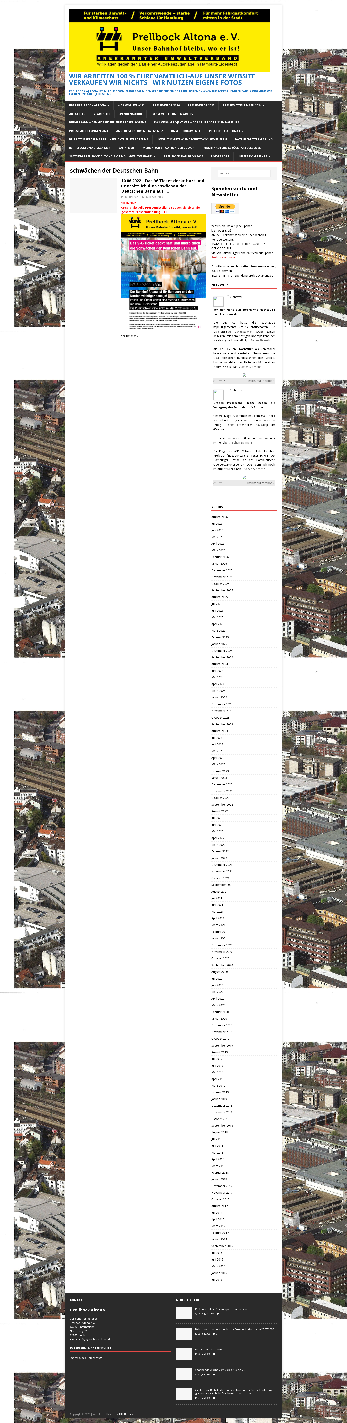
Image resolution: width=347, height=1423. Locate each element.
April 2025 (217, 624)
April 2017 (217, 1219)
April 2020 (217, 998)
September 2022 (222, 804)
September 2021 (222, 885)
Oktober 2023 (220, 717)
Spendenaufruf (130, 114)
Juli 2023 (216, 738)
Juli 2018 (216, 1139)
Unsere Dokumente (186, 131)
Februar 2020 (220, 1012)
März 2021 (218, 925)
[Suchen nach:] (244, 173)
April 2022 (217, 838)
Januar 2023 (219, 778)
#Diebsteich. (220, 429)
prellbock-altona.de (99, 1339)
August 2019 (219, 1052)
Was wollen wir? (131, 105)
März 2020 (218, 1005)
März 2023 (218, 764)
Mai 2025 (217, 617)
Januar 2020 (219, 1018)
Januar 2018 (219, 1179)
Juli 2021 (216, 898)
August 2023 (219, 731)
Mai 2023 (217, 751)
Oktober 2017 (220, 1199)
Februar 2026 (220, 557)
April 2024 (217, 684)
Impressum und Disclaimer (89, 148)
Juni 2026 (217, 530)
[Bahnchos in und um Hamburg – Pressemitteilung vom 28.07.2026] (184, 1337)
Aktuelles (77, 114)
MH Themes (126, 1414)
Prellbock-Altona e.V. (226, 131)
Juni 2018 (217, 1145)
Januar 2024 (219, 697)
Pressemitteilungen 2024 (242, 105)
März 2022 (218, 845)
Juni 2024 (217, 671)
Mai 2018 (217, 1152)
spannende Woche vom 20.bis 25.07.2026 (220, 1370)
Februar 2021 (220, 932)
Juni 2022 (217, 825)
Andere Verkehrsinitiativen (137, 131)
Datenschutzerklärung (254, 139)
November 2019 (222, 1032)
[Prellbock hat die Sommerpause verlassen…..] (184, 1317)
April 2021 (217, 918)
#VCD (264, 416)
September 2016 (222, 1246)
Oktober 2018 (220, 1119)
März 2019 (218, 1085)
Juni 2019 (217, 1065)
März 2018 (218, 1166)
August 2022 (219, 811)
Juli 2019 (216, 1059)
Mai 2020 (217, 992)
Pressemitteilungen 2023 (88, 131)
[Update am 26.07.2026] (184, 1357)
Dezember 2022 (221, 784)
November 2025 (222, 577)
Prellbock (150, 197)
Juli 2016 (216, 1253)
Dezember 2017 (221, 1186)
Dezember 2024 (221, 651)
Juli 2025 (216, 604)
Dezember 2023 (221, 704)
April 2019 (217, 1079)
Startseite (101, 114)
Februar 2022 (220, 851)
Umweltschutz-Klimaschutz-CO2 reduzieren (192, 139)
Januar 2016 (219, 1273)
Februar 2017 (220, 1233)
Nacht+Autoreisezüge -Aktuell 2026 (232, 148)
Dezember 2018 (221, 1105)
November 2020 (222, 952)
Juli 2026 (216, 523)
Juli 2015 (216, 1279)
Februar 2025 (220, 637)
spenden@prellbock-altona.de (254, 275)
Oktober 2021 (220, 878)
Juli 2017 (216, 1212)
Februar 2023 (220, 771)
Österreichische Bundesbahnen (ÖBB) (238, 331)
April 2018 (217, 1159)
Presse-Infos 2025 (201, 105)
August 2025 (219, 597)
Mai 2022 (217, 831)
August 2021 (219, 891)
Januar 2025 (219, 644)
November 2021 (222, 871)
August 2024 (219, 664)
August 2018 (219, 1132)
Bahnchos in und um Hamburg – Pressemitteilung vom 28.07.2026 (234, 1329)
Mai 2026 (217, 537)
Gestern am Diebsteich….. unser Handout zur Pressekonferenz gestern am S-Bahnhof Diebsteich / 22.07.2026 (233, 1391)
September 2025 (222, 590)
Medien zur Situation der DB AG (167, 148)
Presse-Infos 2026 (166, 105)
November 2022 (222, 791)
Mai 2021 (217, 911)
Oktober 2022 (220, 798)
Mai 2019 (217, 1072)
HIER (164, 212)
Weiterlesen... (129, 336)
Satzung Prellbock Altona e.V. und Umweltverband (110, 156)
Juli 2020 (216, 978)
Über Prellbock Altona (87, 105)
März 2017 (218, 1226)
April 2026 (217, 543)
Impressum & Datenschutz (86, 1358)
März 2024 (218, 691)
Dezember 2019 (221, 1025)
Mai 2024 (217, 677)
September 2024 (222, 657)
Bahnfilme (126, 148)
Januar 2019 (219, 1099)
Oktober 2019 (220, 1039)
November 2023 (222, 711)
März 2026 (218, 550)
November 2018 (222, 1112)
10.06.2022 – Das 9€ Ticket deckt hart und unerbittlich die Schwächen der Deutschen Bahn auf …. (162, 186)
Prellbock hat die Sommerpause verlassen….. (222, 1309)
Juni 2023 (217, 744)
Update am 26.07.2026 (208, 1349)
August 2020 (219, 972)
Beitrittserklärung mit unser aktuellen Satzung (108, 139)
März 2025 (218, 630)
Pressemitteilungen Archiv (172, 114)
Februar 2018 (220, 1172)
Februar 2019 (220, 1092)
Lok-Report (220, 156)
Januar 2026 (219, 563)
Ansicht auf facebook (260, 381)
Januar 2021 (219, 938)
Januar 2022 (219, 858)
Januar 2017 (219, 1239)
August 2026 (219, 517)
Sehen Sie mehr (261, 340)
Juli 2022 (216, 818)
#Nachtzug (219, 340)
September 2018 (222, 1125)
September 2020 (222, 965)
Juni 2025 (217, 610)
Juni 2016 (217, 1259)
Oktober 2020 (220, 958)
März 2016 (218, 1266)
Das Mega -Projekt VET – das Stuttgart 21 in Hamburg (196, 122)
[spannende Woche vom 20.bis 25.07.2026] (184, 1378)
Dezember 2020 (221, 945)
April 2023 (217, 758)
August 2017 (219, 1206)
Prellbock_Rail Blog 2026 (183, 156)
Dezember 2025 (221, 570)
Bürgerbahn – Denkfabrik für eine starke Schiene (107, 122)
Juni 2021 (217, 905)
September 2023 (222, 724)
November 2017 (222, 1192)
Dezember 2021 (221, 865)
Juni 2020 (217, 985)
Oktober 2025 (220, 584)
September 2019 (222, 1045)
